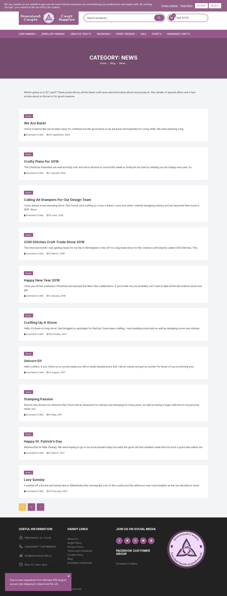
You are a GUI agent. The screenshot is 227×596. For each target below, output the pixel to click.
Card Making (27, 33)
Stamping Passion (38, 399)
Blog (70, 558)
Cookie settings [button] (169, 5)
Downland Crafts (35, 134)
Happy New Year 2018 (42, 280)
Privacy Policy (75, 546)
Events (156, 33)
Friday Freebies (125, 33)
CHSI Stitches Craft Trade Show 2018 (54, 242)
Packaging (103, 33)
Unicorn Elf (33, 361)
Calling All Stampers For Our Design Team (57, 200)
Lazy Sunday (34, 480)
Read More (186, 5)
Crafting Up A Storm (40, 323)
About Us (72, 538)
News (28, 116)
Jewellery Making (53, 33)
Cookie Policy (75, 554)
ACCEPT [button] (201, 5)
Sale (143, 33)
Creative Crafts (80, 33)
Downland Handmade (79, 562)
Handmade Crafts (178, 33)
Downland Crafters (126, 563)
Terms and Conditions (79, 550)
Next (40, 507)
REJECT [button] (215, 5)
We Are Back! (35, 123)
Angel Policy (74, 542)
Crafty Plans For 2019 (41, 161)
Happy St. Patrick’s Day (43, 441)
